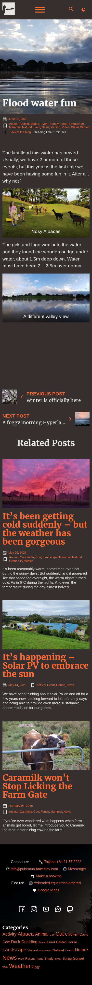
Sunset (78, 958)
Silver (58, 958)
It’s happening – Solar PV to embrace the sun (45, 665)
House (60, 685)
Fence (45, 811)
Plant (21, 958)
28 (17, 119)
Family (54, 124)
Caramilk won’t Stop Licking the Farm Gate (37, 786)
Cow (38, 557)
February (14, 806)
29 (16, 552)
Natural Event (31, 127)
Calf (52, 934)
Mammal (15, 127)
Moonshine (45, 950)
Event (44, 124)
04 (23, 806)
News (45, 127)
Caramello (27, 557)
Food (51, 942)
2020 (24, 119)
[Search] (71, 9)
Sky (20, 561)
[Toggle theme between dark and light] (83, 9)
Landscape (76, 124)
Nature (81, 949)
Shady (48, 958)
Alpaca (13, 124)
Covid (83, 934)
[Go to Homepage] (8, 9)
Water (75, 127)
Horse (72, 942)
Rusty (40, 958)
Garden (61, 942)
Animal (24, 124)
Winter (84, 127)
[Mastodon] (70, 909)
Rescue (30, 958)
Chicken (71, 934)
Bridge (34, 124)
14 (16, 685)
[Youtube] (46, 909)
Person (55, 127)
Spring (67, 958)
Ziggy (36, 967)
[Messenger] (58, 909)
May (11, 552)
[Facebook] (22, 909)
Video (66, 127)
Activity (41, 685)
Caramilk (26, 811)
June (11, 119)
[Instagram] (34, 909)
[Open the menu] (40, 10)
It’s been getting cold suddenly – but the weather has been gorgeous (44, 529)
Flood (63, 124)
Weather (20, 966)
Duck (15, 942)
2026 (23, 552)
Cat (59, 934)
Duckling (29, 941)
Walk (5, 967)
